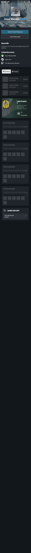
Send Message (15, 37)
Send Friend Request (15, 32)
